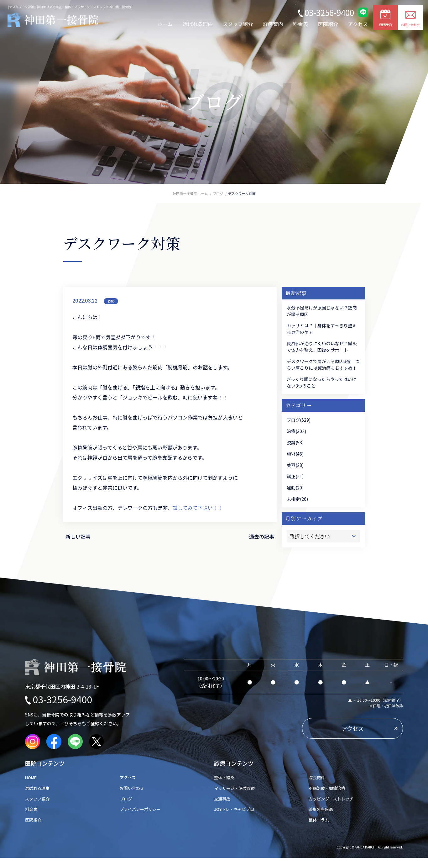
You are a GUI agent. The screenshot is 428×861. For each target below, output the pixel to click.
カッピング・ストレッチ (331, 799)
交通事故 (222, 799)
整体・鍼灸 (224, 777)
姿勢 (110, 301)
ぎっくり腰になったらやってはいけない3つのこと (321, 382)
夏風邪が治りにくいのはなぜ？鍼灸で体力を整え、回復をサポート (322, 346)
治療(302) (296, 431)
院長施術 (317, 777)
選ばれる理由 (198, 24)
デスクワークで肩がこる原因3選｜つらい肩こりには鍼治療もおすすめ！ (323, 364)
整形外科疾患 (321, 809)
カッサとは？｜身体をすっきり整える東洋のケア (322, 328)
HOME (32, 777)
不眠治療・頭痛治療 (327, 788)
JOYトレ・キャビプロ (234, 809)
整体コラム (319, 820)
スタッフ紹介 (238, 24)
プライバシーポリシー (140, 809)
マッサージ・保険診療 (234, 788)
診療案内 (273, 24)
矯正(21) (295, 476)
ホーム (165, 24)
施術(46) (295, 454)
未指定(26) (297, 499)
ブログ (126, 799)
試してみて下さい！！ (198, 507)
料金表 (300, 24)
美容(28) (295, 465)
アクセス (358, 24)
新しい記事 (78, 536)
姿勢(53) (295, 442)
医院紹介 (328, 24)
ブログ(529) (299, 420)
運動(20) (295, 487)
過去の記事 (261, 536)
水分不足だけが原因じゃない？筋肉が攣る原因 (322, 310)
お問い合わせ (132, 788)
